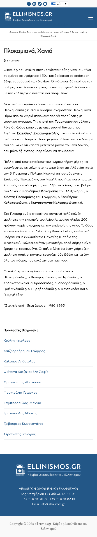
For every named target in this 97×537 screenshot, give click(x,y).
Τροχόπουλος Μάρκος (20, 413)
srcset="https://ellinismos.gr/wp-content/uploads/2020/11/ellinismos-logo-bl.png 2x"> (40, 23)
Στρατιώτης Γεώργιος (20, 434)
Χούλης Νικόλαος (17, 341)
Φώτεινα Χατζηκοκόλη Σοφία (26, 372)
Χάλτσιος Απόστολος (19, 361)
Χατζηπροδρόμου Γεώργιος (24, 351)
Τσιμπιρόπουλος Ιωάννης (23, 403)
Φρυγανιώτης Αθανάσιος (23, 382)
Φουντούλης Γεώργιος (20, 392)
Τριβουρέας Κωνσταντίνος (23, 424)
